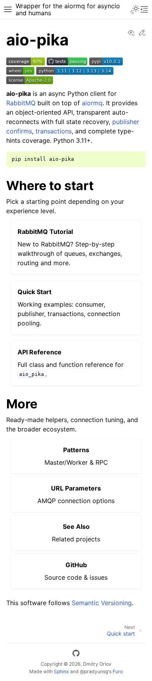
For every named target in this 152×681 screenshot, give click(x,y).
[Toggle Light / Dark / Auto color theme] (135, 9)
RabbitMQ (20, 103)
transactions (53, 131)
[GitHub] (76, 654)
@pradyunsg (94, 671)
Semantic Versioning (102, 603)
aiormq (92, 103)
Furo (118, 671)
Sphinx (61, 671)
